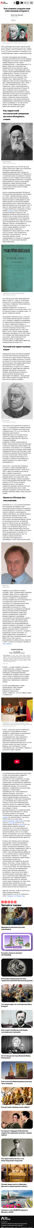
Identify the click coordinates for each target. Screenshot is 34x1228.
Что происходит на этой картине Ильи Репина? (16, 1005)
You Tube (12, 823)
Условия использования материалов (12, 1225)
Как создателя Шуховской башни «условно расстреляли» (14, 1031)
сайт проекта (7, 643)
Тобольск (11, 210)
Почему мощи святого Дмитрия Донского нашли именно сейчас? (14, 1185)
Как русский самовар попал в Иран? (15, 1107)
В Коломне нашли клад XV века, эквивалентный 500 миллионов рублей (16, 980)
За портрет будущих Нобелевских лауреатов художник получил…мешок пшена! (16, 1133)
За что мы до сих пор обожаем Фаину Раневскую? (16, 1057)
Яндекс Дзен (21, 896)
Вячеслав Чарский (17, 15)
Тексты (13, 20)
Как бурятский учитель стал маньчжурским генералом (12, 1160)
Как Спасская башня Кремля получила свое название (16, 1082)
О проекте (4, 1221)
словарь (5, 817)
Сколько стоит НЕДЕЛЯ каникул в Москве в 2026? (14, 1211)
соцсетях (22, 824)
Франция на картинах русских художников (13, 928)
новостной (18, 821)
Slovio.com (5, 663)
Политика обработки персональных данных (14, 1223)
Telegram (10, 896)
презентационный (9, 821)
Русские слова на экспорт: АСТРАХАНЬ (12, 954)
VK (15, 896)
